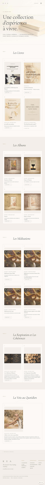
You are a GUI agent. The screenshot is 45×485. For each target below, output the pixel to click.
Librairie (39, 462)
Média (39, 464)
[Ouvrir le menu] (41, 3)
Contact (36, 3)
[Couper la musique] (40, 482)
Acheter (8, 92)
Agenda (31, 468)
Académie (23, 467)
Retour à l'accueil (8, 451)
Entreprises (32, 466)
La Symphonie (24, 462)
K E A (5, 3)
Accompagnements (33, 464)
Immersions (32, 462)
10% (42, 482)
